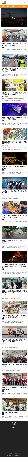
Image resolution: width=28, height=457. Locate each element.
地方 (3, 47)
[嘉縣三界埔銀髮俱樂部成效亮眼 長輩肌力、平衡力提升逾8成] (14, 35)
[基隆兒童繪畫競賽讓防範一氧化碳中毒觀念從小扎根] (14, 134)
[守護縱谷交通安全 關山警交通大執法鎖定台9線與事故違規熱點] (14, 60)
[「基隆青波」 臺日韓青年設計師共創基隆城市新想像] (14, 183)
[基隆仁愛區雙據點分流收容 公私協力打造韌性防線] (14, 379)
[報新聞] (4, 2)
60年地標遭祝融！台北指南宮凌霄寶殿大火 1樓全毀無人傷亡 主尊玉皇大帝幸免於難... (14, 266)
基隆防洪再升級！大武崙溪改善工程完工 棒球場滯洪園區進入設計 (15, 93)
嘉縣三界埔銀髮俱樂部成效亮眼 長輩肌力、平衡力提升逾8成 (14, 44)
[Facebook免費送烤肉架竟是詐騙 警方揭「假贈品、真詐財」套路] (14, 207)
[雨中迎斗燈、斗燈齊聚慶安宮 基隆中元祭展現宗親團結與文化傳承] (14, 307)
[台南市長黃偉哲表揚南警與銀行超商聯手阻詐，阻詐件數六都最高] (14, 332)
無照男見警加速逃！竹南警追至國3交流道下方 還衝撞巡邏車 (14, 118)
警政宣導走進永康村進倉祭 (10, 412)
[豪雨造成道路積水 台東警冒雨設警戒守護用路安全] (14, 232)
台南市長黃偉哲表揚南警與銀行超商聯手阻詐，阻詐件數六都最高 (14, 341)
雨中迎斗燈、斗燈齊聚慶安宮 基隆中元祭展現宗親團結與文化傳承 (14, 316)
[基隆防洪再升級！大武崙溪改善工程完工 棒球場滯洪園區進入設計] (14, 85)
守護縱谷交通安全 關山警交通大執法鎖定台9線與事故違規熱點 (14, 69)
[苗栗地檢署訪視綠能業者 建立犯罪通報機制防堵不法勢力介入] (14, 283)
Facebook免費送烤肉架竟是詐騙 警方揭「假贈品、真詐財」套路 (14, 216)
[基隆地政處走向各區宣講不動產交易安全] (14, 356)
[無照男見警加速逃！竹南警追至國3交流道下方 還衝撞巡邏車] (14, 109)
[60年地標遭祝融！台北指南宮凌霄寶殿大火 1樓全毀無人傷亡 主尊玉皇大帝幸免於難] (14, 257)
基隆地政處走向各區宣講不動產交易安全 (14, 364)
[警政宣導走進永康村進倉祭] (14, 404)
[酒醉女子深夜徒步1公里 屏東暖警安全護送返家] (14, 158)
